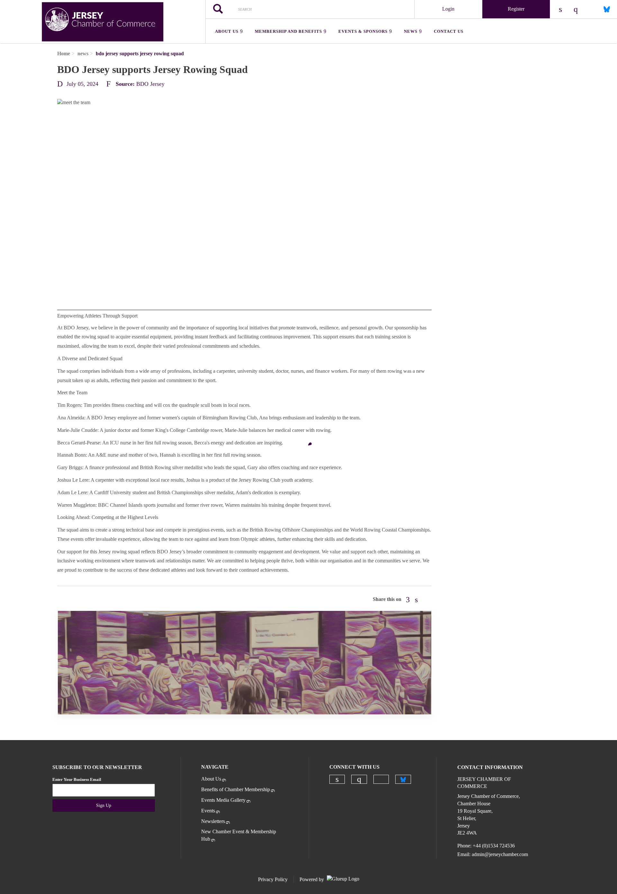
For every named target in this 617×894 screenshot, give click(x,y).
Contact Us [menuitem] (448, 31)
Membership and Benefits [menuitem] (288, 31)
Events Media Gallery (223, 800)
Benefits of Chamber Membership (235, 789)
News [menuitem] (410, 31)
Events (208, 810)
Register (516, 9)
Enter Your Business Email (76, 779)
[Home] (103, 22)
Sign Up (103, 805)
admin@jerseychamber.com (500, 854)
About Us (211, 779)
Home (63, 53)
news (82, 53)
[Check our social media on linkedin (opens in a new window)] (337, 779)
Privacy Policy (273, 879)
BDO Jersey (150, 84)
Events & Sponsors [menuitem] (363, 31)
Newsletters (213, 821)
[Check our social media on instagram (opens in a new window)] (359, 779)
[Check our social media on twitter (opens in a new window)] (381, 779)
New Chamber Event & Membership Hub (238, 835)
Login (448, 9)
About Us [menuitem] (226, 31)
